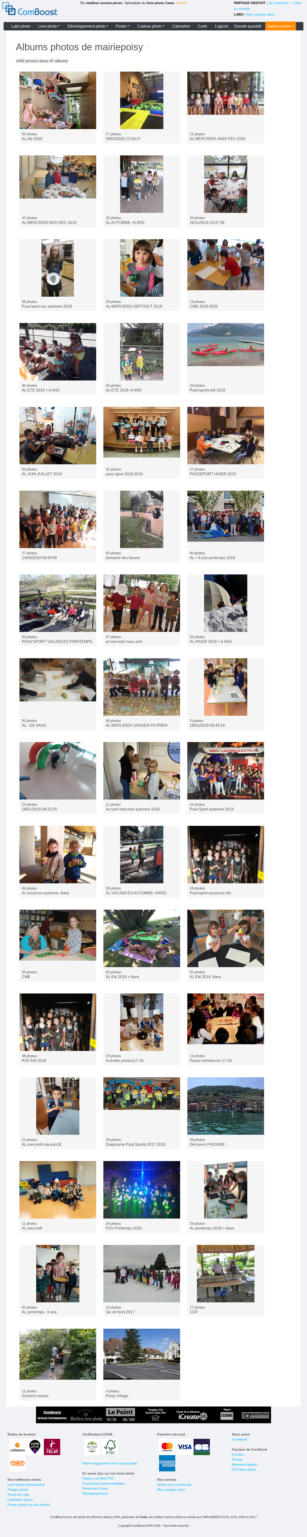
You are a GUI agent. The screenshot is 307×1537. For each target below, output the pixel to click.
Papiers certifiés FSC (98, 1478)
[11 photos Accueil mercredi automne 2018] (141, 771)
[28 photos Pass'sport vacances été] (225, 854)
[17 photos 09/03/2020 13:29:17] (141, 100)
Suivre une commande (174, 1484)
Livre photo (47, 26)
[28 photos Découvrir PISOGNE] (225, 1106)
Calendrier (181, 26)
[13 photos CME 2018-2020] (225, 268)
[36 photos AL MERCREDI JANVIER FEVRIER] (141, 687)
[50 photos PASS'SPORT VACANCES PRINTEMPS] (57, 603)
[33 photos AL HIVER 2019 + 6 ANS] (225, 603)
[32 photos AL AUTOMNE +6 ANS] (141, 184)
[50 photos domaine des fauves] (141, 519)
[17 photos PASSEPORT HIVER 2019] (225, 435)
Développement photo (86, 26)
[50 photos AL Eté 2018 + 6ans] (141, 938)
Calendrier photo (20, 1500)
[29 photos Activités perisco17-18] (141, 1022)
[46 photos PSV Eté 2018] (57, 1022)
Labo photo (20, 26)
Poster (121, 26)
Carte (202, 26)
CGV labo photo (244, 1469)
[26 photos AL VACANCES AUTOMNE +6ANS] (141, 854)
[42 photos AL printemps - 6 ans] (57, 1273)
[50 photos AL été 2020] (57, 100)
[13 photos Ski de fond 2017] (141, 1273)
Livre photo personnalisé (26, 1484)
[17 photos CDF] (225, 1273)
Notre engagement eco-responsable (109, 1463)
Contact (238, 1454)
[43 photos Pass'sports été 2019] (225, 351)
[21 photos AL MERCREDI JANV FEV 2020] (225, 100)
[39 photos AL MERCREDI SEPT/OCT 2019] (141, 268)
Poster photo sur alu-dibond (28, 1505)
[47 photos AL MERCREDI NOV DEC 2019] (57, 184)
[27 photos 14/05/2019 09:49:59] (57, 519)
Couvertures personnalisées (103, 1483)
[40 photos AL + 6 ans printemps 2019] (225, 519)
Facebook (239, 1439)
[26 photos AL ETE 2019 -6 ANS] (141, 351)
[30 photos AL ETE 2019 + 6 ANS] (57, 351)
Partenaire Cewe (95, 1488)
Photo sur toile (18, 1495)
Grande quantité (247, 26)
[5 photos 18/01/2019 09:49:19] (225, 687)
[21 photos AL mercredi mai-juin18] (57, 1106)
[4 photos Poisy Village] (141, 1357)
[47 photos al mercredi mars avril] (141, 603)
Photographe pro (95, 1493)
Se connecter (279, 3)
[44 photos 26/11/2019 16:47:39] (225, 184)
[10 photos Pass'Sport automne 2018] (225, 771)
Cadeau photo (149, 26)
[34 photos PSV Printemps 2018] (141, 1190)
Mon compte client (260, 14)
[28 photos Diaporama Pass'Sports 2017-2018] (141, 1106)
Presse (237, 1459)
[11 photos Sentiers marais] (57, 1357)
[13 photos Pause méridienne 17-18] (225, 1022)
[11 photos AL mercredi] (57, 1190)
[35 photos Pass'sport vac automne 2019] (57, 268)
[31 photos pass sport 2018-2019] (141, 435)
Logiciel (221, 26)
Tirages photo (17, 1490)
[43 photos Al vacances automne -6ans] (57, 854)
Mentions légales (245, 1464)
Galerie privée (279, 26)
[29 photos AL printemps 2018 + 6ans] (225, 1190)
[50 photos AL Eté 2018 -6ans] (225, 938)
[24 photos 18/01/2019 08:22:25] (57, 771)
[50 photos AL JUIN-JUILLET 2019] (57, 435)
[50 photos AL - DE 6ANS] (57, 687)
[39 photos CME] (57, 938)
